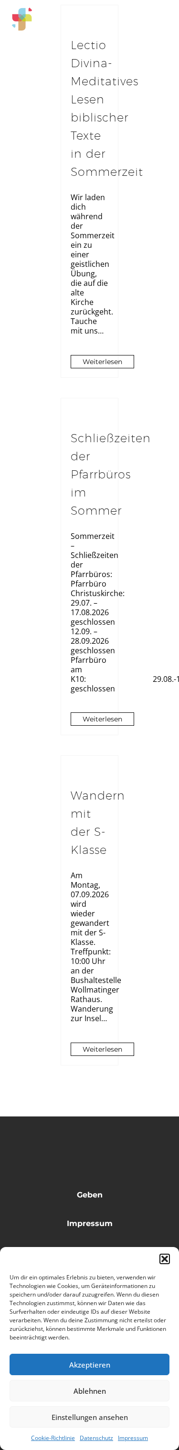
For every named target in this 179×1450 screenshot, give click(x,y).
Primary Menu (160, 19)
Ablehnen (90, 1391)
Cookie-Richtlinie (53, 1438)
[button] (164, 1259)
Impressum (133, 1438)
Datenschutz (96, 1438)
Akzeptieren (89, 1364)
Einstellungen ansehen (90, 1417)
